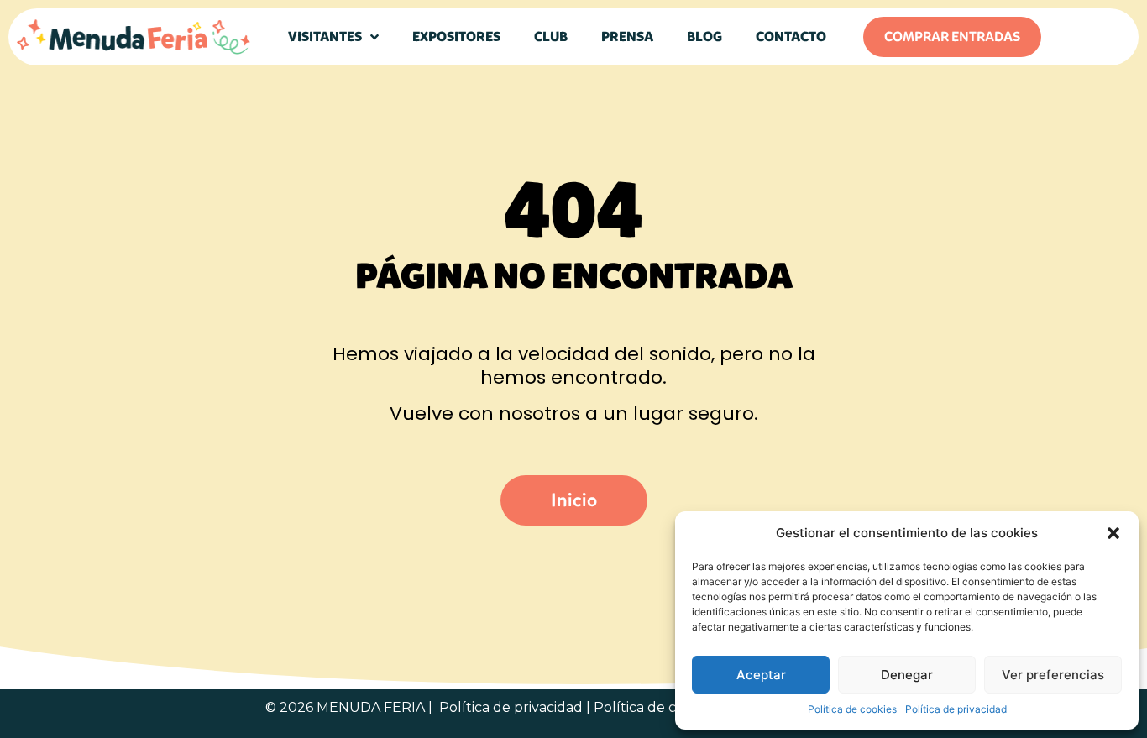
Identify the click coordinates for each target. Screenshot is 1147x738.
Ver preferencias (1053, 675)
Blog (704, 36)
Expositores (456, 36)
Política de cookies (852, 709)
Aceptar (761, 675)
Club (551, 36)
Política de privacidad (956, 709)
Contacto (791, 36)
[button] (1113, 533)
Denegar (907, 675)
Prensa (627, 36)
